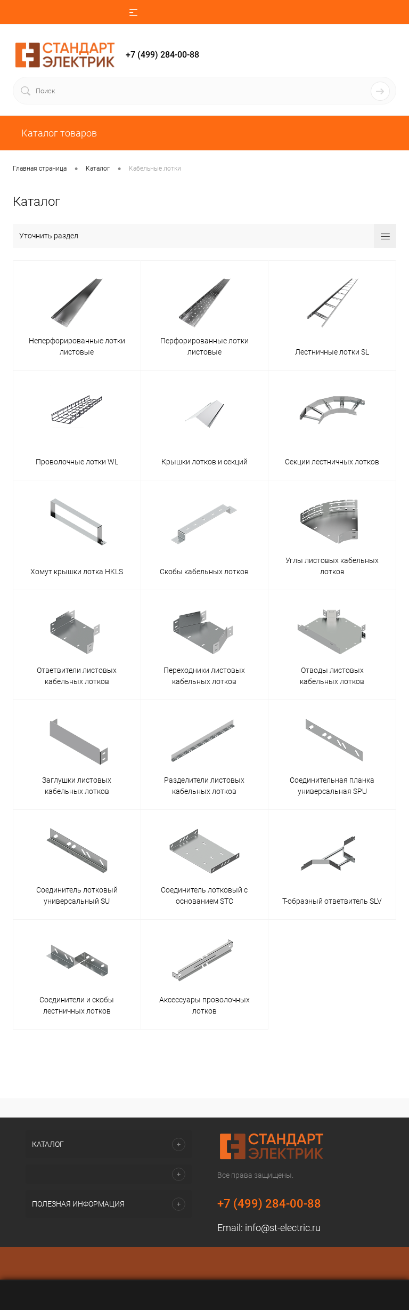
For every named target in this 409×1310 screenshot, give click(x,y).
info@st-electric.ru (283, 1227)
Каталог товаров (58, 133)
